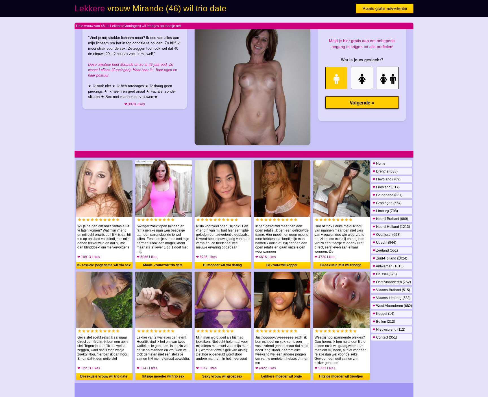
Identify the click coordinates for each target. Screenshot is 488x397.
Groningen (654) (387, 203)
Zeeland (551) (385, 250)
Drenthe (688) (385, 171)
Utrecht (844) (384, 243)
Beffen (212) (383, 322)
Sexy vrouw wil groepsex (222, 376)
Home (378, 163)
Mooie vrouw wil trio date (163, 265)
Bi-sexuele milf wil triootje (340, 265)
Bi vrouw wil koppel (281, 265)
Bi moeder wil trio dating (222, 265)
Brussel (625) (384, 274)
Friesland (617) (386, 187)
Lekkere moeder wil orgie (281, 376)
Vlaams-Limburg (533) (391, 298)
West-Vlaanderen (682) (392, 306)
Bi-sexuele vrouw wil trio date (103, 376)
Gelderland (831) (387, 195)
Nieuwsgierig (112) (388, 329)
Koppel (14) (383, 314)
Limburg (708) (385, 211)
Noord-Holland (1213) (391, 227)
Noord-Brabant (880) (390, 219)
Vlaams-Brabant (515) (391, 290)
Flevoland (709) (386, 179)
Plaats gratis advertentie (385, 8)
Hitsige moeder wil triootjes (341, 376)
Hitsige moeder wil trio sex (163, 376)
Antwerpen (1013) (388, 266)
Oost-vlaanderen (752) (391, 282)
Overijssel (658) (386, 235)
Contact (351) (384, 337)
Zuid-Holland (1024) (389, 258)
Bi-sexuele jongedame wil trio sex (104, 265)
